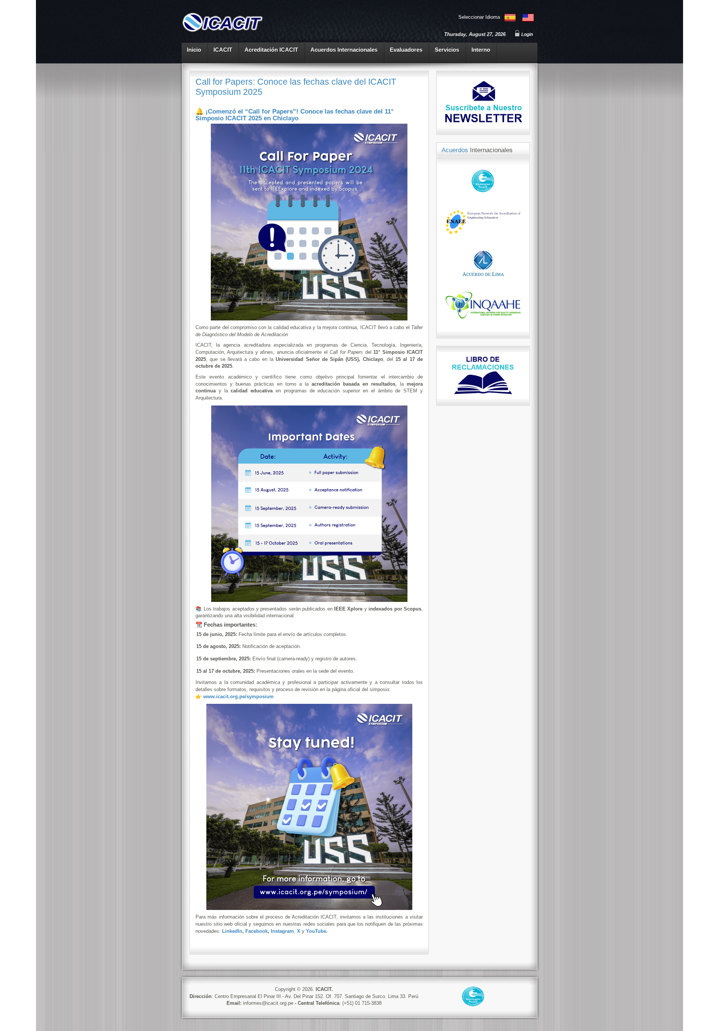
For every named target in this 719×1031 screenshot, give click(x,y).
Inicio (194, 50)
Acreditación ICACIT (271, 50)
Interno (480, 50)
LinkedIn (232, 931)
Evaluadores (406, 50)
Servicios (447, 50)
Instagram (282, 931)
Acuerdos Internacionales (343, 50)
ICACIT (222, 50)
